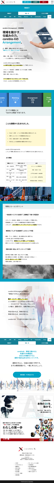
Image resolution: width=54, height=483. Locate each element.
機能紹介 (9, 13)
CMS (10, 16)
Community (38, 16)
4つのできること (19, 464)
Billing (19, 16)
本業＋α (44, 2)
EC (31, 16)
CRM (5, 16)
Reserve (26, 16)
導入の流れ (17, 468)
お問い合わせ (27, 2)
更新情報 (17, 475)
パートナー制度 (18, 473)
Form (44, 16)
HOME (16, 463)
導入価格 (17, 471)
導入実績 (17, 469)
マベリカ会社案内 (32, 469)
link (27, 407)
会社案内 (35, 2)
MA (14, 16)
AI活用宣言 (30, 464)
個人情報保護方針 (32, 466)
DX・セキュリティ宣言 (33, 463)
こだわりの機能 (44, 13)
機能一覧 (27, 13)
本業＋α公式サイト (32, 471)
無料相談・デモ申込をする (27, 375)
